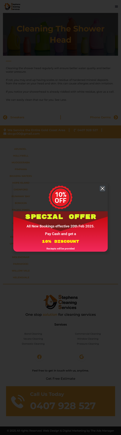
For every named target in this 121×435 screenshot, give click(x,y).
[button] (102, 188)
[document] (60, 217)
